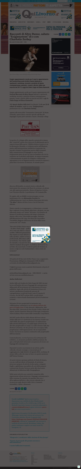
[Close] (50, 226)
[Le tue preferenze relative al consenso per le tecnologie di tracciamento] (79, 467)
